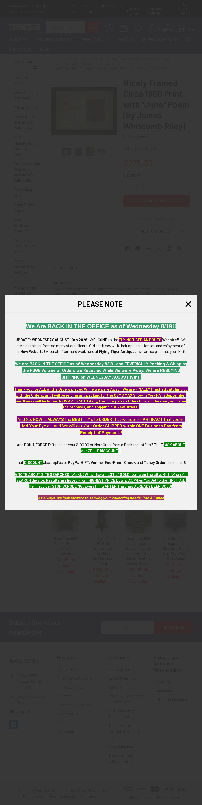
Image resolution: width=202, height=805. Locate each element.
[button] (188, 304)
